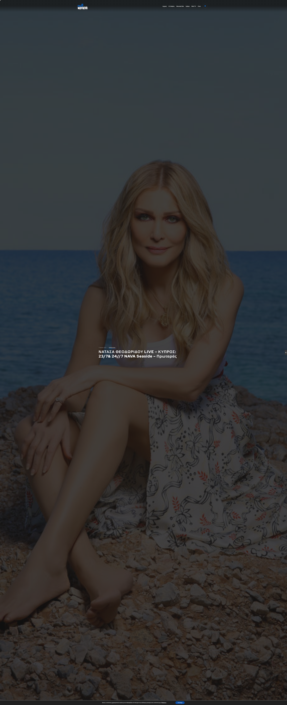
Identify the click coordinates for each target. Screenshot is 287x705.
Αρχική (165, 6)
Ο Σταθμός (172, 6)
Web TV (193, 6)
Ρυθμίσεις (163, 702)
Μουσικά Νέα (180, 6)
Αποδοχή (180, 702)
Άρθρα (188, 6)
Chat (199, 6)
